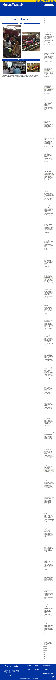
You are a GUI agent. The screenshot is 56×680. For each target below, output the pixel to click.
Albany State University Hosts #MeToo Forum (48, 393)
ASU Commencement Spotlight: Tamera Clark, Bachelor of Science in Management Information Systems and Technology (48, 578)
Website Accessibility (48, 674)
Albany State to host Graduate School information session (47, 491)
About (4, 8)
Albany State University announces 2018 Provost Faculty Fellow (48, 544)
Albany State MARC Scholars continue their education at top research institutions (48, 643)
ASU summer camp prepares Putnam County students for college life (48, 426)
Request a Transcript (47, 665)
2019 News (45, 646)
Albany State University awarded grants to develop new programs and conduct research (48, 422)
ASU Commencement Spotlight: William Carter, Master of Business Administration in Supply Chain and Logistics (48, 281)
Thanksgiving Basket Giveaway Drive (48, 45)
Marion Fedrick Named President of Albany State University (48, 108)
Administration (16, 8)
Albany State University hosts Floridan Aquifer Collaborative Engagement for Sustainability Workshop (48, 398)
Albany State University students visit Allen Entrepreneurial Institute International (48, 379)
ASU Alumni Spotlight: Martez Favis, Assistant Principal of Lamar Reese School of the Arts (48, 325)
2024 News (45, 656)
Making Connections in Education (48, 122)
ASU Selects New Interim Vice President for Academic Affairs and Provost (48, 215)
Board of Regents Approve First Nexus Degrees (48, 182)
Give (50, 1)
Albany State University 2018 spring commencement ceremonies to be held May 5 (49, 556)
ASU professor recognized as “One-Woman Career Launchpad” (48, 224)
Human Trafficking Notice (48, 673)
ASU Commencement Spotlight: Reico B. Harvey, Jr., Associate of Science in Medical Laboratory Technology (49, 572)
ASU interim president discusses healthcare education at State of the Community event (48, 487)
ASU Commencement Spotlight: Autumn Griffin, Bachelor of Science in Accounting (48, 566)
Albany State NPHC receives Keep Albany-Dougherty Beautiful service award (48, 467)
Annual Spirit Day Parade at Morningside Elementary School (49, 344)
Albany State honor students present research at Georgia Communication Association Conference (49, 497)
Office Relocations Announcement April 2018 (48, 238)
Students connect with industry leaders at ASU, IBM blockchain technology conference (49, 53)
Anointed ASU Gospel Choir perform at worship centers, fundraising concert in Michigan (48, 340)
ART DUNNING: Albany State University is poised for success (48, 335)
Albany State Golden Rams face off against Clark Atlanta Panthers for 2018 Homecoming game (49, 625)
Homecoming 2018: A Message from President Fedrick (48, 629)
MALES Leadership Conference (47, 117)
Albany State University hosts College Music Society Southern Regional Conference (49, 404)
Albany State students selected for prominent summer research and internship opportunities (48, 438)
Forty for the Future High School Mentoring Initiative (49, 147)
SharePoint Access (48, 0)
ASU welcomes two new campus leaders (48, 321)
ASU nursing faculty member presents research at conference (48, 241)
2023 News (45, 654)
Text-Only (53, 1)
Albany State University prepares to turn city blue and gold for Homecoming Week (48, 637)
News (6, 14)
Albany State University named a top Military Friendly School (48, 476)
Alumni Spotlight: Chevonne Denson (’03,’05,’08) (47, 611)
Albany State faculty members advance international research (48, 524)
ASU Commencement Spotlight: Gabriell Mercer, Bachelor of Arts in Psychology (48, 304)
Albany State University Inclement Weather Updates (49, 633)
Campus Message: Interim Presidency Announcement (49, 174)
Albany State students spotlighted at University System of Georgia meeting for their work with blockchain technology (49, 432)
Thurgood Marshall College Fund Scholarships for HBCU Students (49, 37)
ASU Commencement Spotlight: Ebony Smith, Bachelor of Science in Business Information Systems (48, 309)
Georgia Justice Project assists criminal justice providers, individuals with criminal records (49, 143)
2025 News (45, 658)
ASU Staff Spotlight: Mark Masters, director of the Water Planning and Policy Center (48, 58)
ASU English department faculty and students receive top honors (48, 267)
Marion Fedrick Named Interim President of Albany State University (48, 112)
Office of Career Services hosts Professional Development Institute (48, 90)
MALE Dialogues (47, 119)
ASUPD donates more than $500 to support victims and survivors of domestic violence (48, 229)
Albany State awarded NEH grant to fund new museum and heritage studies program (49, 472)
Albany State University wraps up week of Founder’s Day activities (48, 371)
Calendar (41, 0)
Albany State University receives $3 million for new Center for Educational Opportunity (49, 457)
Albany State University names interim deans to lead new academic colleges (48, 389)
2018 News (45, 24)
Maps (27, 668)
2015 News (45, 18)
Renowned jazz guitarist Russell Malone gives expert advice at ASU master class (48, 69)
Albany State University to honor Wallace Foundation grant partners (48, 412)
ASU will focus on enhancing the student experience (48, 190)
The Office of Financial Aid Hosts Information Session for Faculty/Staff (48, 41)
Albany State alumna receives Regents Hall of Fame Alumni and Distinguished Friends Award (48, 549)
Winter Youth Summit (48, 34)
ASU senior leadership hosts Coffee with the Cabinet (48, 452)
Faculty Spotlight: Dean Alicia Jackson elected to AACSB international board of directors (49, 163)
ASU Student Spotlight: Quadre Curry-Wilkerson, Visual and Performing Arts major (49, 195)
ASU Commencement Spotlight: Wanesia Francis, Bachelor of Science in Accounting (48, 288)
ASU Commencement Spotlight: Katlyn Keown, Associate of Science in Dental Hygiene (48, 293)
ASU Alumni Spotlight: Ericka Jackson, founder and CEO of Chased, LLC (48, 351)
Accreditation (29, 665)
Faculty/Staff (41, 1)
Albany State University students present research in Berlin (48, 583)
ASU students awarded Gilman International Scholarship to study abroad (48, 512)
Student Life (24, 8)
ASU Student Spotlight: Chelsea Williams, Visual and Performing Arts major (49, 204)
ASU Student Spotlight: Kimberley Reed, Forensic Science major (48, 199)
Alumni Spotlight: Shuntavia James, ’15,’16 (48, 615)
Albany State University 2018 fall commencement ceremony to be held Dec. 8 (49, 603)
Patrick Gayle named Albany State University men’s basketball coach (48, 77)
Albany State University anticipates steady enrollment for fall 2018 (48, 539)
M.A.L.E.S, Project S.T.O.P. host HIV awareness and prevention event (49, 98)
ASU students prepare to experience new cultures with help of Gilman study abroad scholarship (48, 448)
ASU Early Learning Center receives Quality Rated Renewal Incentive (49, 272)
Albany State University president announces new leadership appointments (48, 462)
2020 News (45, 648)
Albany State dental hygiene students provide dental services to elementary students (48, 530)
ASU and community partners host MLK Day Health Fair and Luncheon (48, 276)
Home (3, 14)
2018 (9, 14)
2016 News (45, 20)
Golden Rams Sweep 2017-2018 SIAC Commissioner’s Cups (49, 138)
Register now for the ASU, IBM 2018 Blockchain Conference (48, 249)
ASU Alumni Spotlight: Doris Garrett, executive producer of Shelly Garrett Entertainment (48, 356)
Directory (47, 1)
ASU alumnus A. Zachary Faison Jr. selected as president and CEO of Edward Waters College (48, 330)
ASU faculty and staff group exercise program (48, 159)
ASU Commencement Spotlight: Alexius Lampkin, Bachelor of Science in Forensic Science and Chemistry (48, 316)
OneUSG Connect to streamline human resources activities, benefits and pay (47, 86)
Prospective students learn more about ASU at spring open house (48, 73)
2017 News (45, 22)
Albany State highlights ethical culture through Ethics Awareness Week (48, 607)
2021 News (45, 650)
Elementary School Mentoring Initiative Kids (48, 168)
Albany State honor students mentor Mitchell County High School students (48, 257)
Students (28, 669)
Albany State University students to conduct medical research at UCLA (48, 384)
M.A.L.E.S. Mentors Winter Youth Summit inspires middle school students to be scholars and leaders (48, 31)
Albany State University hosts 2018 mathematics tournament (48, 408)
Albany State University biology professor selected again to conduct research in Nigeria (48, 535)
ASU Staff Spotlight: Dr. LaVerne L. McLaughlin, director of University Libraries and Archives (48, 63)
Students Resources (32, 8)
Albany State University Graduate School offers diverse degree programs (48, 506)
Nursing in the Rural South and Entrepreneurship (49, 94)
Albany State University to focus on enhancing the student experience (48, 417)
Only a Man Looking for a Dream (48, 82)
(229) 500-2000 (11, 672)
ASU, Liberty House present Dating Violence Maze (48, 245)
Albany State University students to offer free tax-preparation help (48, 442)
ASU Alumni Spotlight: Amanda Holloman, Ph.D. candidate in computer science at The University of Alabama (48, 361)
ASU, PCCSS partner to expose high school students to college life (48, 233)
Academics (10, 8)
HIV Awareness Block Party (49, 135)
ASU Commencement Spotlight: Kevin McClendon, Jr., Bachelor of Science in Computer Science (48, 589)
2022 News (45, 652)
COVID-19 (37, 0)
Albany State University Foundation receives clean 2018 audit (48, 561)
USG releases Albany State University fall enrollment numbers (48, 598)
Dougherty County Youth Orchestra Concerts (48, 171)
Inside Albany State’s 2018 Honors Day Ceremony (48, 132)
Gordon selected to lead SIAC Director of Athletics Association (48, 594)
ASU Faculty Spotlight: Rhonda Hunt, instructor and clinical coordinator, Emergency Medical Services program (48, 262)
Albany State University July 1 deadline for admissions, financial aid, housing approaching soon (49, 482)
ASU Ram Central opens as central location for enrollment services (49, 220)
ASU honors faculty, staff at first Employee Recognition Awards (49, 520)
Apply (40, 8)
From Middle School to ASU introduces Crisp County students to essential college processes (48, 103)
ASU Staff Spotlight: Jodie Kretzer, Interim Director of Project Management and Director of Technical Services (48, 209)
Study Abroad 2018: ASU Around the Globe (48, 48)
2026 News (45, 660)
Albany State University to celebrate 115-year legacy (48, 375)
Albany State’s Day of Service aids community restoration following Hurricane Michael (48, 619)
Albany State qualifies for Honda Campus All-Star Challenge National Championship (48, 502)
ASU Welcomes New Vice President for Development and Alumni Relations (48, 367)
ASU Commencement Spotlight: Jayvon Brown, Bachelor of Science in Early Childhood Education (49, 298)
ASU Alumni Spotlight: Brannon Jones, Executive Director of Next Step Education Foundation (48, 178)
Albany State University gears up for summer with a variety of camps (48, 516)
